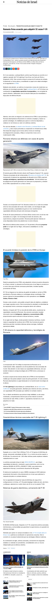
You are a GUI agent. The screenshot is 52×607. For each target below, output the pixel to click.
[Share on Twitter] (7, 69)
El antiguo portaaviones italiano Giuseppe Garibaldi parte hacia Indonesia (19, 413)
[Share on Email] (18, 69)
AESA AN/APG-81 (30, 462)
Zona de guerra (11, 26)
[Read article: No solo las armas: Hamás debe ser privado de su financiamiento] (29, 599)
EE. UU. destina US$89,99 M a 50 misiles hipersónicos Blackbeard (17, 411)
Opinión (29, 564)
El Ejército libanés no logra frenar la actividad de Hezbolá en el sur (15, 581)
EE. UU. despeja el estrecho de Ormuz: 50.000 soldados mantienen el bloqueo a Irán (16, 591)
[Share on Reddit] (14, 69)
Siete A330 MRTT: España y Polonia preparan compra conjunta (17, 407)
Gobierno (6, 564)
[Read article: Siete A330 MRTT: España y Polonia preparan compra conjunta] (5, 597)
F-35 (9, 548)
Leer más (6, 577)
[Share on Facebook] (4, 69)
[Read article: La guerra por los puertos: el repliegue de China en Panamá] (29, 594)
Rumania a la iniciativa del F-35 (37, 175)
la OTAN (16, 83)
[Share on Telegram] (11, 69)
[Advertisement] (26, 14)
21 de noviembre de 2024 (8, 32)
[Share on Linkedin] (16, 69)
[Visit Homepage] (27, 2)
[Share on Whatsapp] (9, 69)
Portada (5, 26)
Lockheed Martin (32, 89)
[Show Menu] (3, 2)
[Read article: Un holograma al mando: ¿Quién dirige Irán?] (29, 589)
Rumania (13, 548)
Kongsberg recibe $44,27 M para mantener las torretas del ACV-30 (18, 409)
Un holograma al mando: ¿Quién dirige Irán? (40, 587)
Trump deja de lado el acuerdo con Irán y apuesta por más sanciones (16, 586)
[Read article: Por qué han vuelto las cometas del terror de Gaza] (29, 584)
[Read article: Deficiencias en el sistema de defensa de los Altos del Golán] (38, 560)
